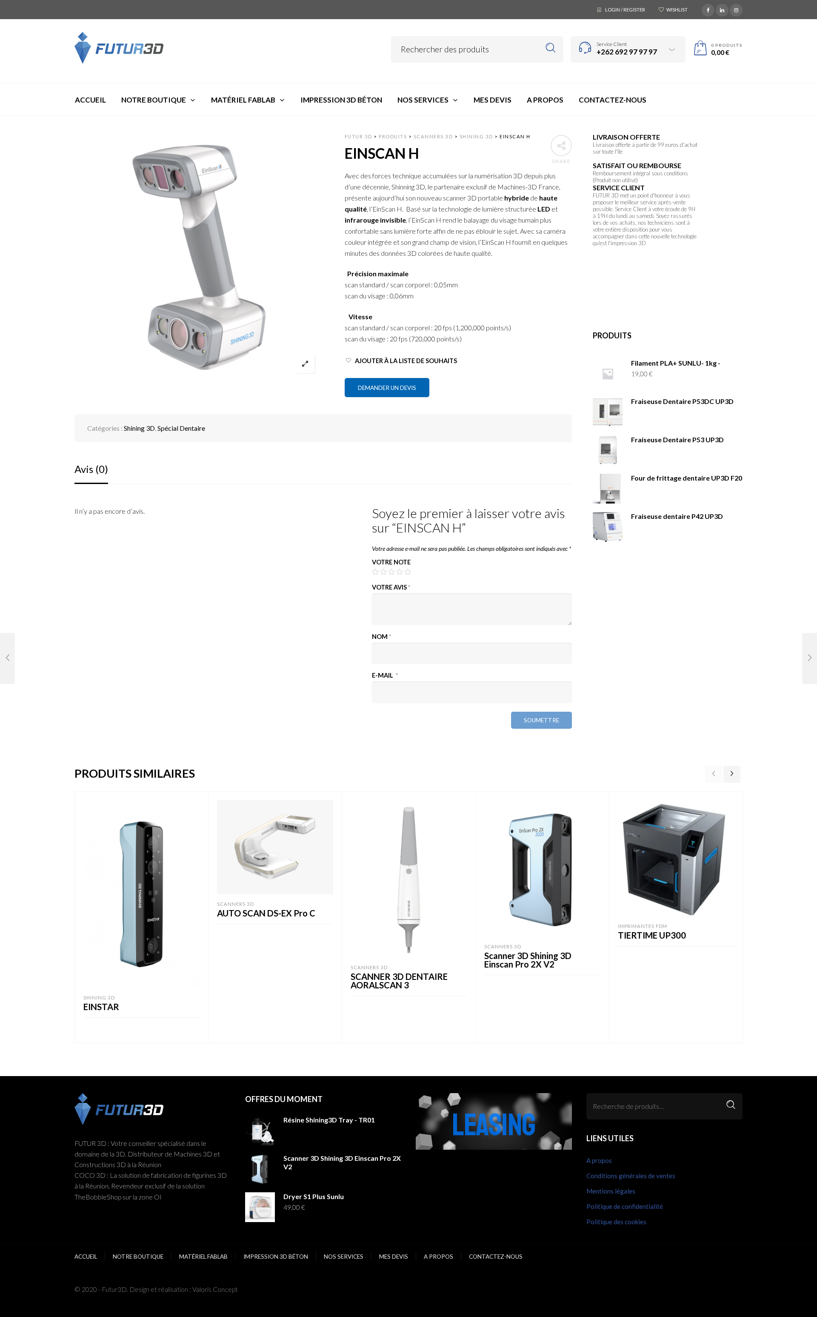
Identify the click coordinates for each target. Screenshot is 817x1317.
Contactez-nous (496, 1256)
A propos (599, 1160)
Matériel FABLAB (203, 1256)
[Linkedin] (722, 9)
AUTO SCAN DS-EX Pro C (266, 913)
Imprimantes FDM (642, 926)
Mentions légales (610, 1191)
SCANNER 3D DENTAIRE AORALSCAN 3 (399, 980)
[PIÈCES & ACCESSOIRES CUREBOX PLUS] (7, 658)
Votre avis (391, 587)
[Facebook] (708, 9)
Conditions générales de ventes (630, 1176)
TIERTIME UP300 (652, 935)
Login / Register (625, 9)
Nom (381, 636)
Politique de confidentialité (624, 1206)
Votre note (391, 562)
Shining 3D (139, 428)
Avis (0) (91, 469)
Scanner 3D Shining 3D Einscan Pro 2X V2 (527, 960)
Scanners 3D (235, 904)
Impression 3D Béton (275, 1256)
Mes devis (393, 1256)
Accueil (85, 1256)
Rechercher (551, 48)
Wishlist (677, 9)
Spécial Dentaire (181, 428)
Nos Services (343, 1256)
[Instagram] (736, 9)
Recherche (731, 1105)
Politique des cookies (616, 1221)
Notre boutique (138, 1256)
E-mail (385, 675)
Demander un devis (387, 387)
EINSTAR (101, 1007)
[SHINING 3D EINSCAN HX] (809, 658)
